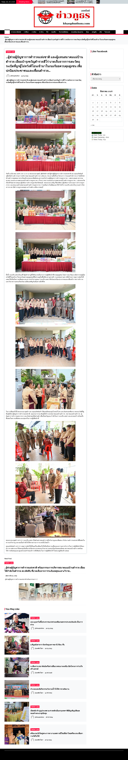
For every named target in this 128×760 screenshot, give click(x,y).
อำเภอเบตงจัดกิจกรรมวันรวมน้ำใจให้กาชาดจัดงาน (49, 689)
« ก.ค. (93, 125)
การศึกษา (26, 32)
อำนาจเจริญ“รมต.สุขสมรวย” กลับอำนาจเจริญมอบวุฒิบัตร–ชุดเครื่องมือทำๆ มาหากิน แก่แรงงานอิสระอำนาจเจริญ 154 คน (79, 1)
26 (106, 115)
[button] (118, 32)
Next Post (8, 559)
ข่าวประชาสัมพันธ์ (16, 32)
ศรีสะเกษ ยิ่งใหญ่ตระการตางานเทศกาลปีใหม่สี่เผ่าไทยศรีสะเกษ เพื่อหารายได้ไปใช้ (56, 734)
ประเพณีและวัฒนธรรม (77, 32)
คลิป (100, 32)
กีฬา (47, 32)
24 (97, 115)
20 (111, 111)
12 (106, 107)
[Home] (7, 32)
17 (97, 111)
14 (115, 107)
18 (102, 111)
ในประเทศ (107, 32)
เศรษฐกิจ (94, 32)
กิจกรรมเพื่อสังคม (63, 32)
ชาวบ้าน (41, 32)
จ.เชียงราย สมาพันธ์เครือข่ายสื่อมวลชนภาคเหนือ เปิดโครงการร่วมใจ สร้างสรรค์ (56, 667)
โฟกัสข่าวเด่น (10, 52)
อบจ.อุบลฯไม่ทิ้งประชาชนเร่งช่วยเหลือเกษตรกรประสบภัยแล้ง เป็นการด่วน (56, 623)
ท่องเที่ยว (53, 32)
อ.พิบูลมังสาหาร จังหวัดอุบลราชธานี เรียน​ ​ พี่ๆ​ (47, 645)
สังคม (87, 32)
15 (120, 107)
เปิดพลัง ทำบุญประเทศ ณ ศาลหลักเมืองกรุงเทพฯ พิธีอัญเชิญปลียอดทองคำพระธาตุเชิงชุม (55, 712)
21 (115, 111)
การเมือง (34, 32)
